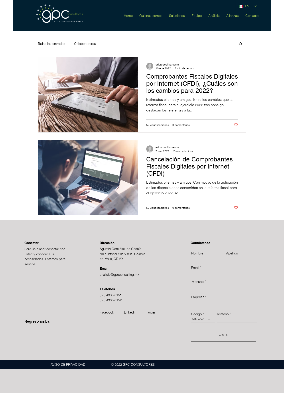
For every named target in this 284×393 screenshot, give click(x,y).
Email (195, 267)
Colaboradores (85, 44)
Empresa (197, 297)
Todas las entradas (51, 44)
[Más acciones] (237, 66)
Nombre (197, 253)
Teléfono (223, 314)
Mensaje (198, 281)
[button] (241, 44)
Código (196, 314)
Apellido (232, 253)
